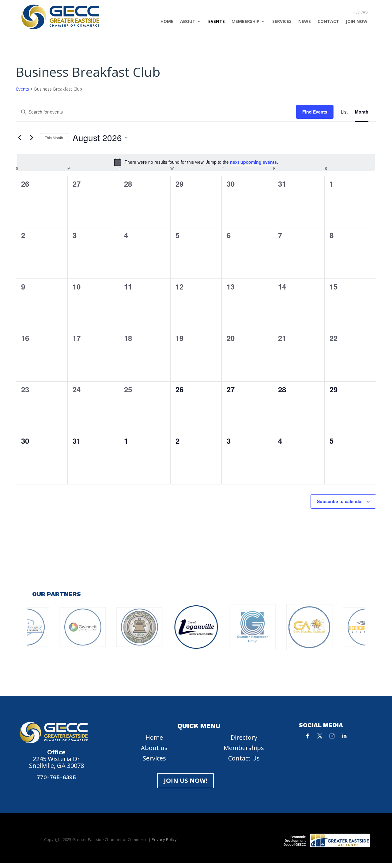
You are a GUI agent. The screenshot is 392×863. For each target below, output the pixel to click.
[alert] (196, 162)
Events (216, 21)
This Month (54, 137)
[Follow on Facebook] (307, 736)
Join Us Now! (185, 780)
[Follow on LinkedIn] (344, 736)
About (187, 21)
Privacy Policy (164, 839)
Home (166, 21)
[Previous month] (19, 137)
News (304, 21)
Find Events (314, 112)
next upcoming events (253, 162)
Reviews (360, 12)
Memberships (244, 748)
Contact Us (244, 758)
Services (282, 21)
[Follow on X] (320, 736)
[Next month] (31, 137)
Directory (244, 737)
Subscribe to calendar (340, 501)
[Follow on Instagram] (332, 736)
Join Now (357, 21)
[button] (166, 670)
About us (154, 748)
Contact (328, 21)
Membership (245, 21)
